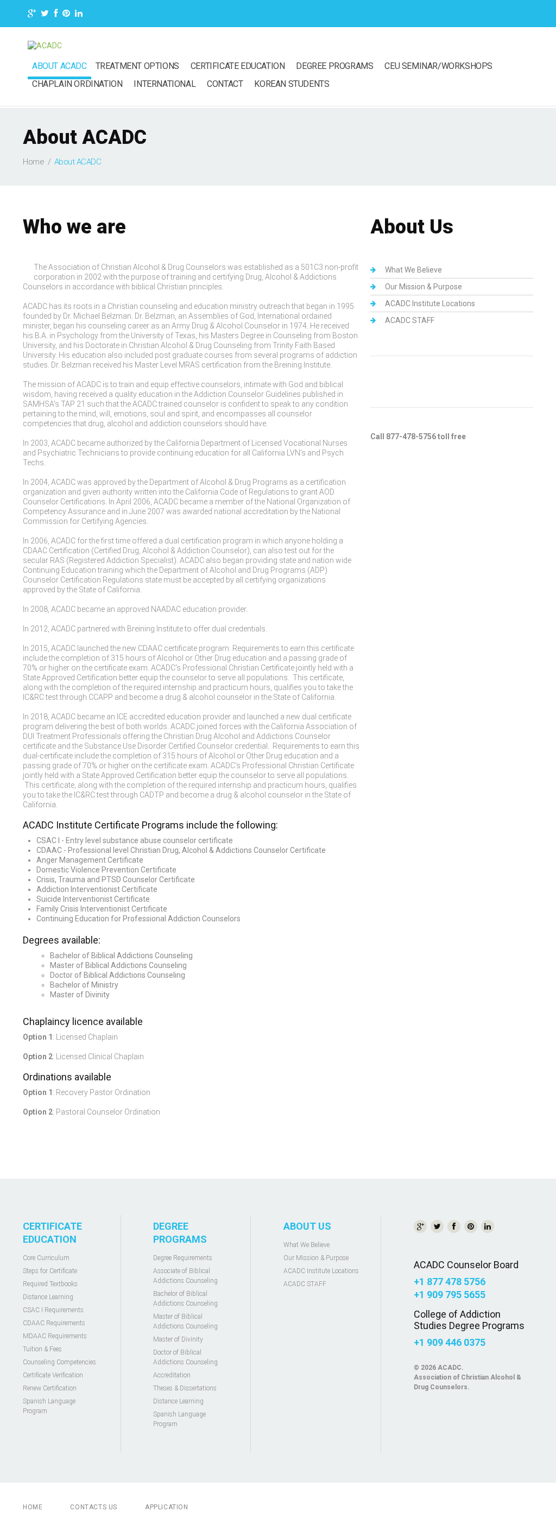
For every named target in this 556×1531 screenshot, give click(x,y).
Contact (225, 84)
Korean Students (291, 84)
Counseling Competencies (59, 1362)
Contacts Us (93, 1507)
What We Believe (413, 269)
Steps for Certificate (50, 1271)
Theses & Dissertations (185, 1388)
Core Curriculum (46, 1258)
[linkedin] (79, 15)
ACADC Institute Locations (430, 303)
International (164, 84)
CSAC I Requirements (53, 1310)
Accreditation (172, 1375)
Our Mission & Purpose (423, 286)
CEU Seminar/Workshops (438, 66)
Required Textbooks (50, 1284)
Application (166, 1507)
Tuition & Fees (42, 1349)
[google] (32, 15)
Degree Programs (334, 66)
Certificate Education (238, 66)
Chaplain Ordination (77, 84)
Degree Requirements (182, 1258)
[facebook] (56, 15)
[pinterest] (66, 15)
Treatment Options (137, 66)
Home (33, 162)
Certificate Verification (53, 1375)
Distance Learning (48, 1297)
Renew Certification (50, 1388)
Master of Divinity (178, 1339)
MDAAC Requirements (55, 1336)
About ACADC (59, 66)
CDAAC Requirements (54, 1323)
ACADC (450, 1367)
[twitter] (45, 15)
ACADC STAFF (409, 320)
